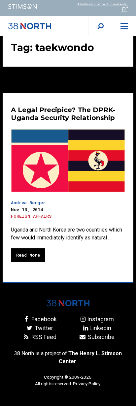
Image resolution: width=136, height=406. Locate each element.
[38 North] (68, 303)
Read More (28, 255)
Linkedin (100, 328)
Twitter (43, 328)
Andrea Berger (28, 202)
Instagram (100, 319)
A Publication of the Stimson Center (102, 4)
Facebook (43, 319)
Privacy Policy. (87, 383)
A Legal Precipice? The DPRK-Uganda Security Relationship (63, 114)
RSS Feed (43, 336)
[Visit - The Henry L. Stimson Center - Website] (34, 6)
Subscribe (100, 336)
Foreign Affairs (31, 216)
